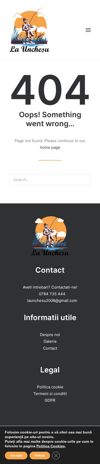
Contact (50, 348)
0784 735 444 (52, 293)
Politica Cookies (50, 446)
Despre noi (50, 334)
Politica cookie (50, 386)
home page (50, 147)
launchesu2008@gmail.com (52, 300)
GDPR (50, 400)
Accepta (16, 455)
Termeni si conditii (50, 393)
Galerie (50, 341)
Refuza (40, 455)
